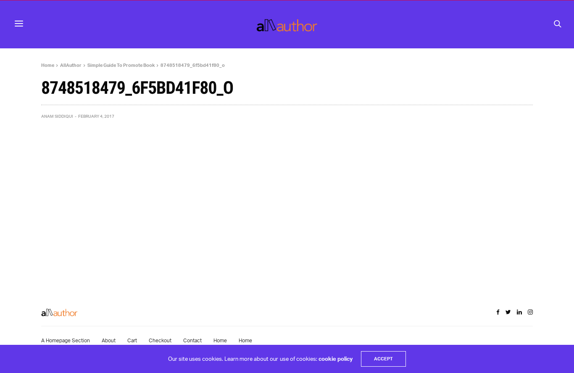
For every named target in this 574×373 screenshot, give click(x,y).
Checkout (160, 340)
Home (220, 340)
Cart (132, 340)
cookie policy (336, 358)
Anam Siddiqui (57, 116)
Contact (192, 340)
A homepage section (65, 340)
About (109, 340)
